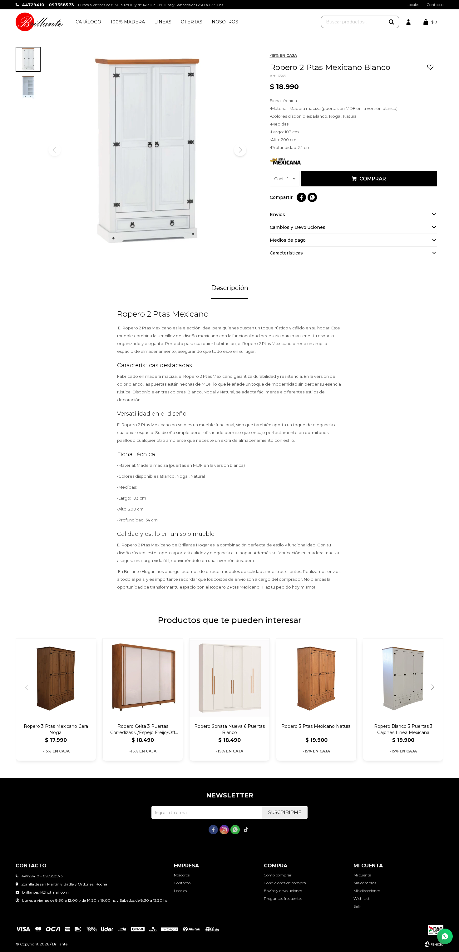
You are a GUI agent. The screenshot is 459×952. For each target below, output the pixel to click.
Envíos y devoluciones (283, 890)
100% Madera (128, 22)
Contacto (435, 4)
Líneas (162, 22)
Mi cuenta (362, 875)
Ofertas (191, 22)
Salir (357, 906)
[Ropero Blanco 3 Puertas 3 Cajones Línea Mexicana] (403, 678)
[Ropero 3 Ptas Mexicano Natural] (316, 678)
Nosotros (225, 22)
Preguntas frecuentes (283, 898)
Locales (413, 4)
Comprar (372, 179)
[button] (391, 22)
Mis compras (364, 882)
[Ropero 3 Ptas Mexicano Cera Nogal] (56, 678)
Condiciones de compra (285, 882)
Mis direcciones (366, 890)
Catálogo (88, 22)
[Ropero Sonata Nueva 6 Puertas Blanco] (229, 678)
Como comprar (278, 875)
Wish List (361, 898)
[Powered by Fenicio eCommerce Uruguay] (434, 944)
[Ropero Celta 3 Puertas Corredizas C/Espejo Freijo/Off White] (143, 678)
